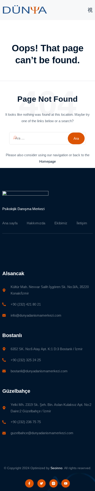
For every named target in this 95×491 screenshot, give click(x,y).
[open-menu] (90, 10)
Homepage (47, 161)
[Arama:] (47, 138)
